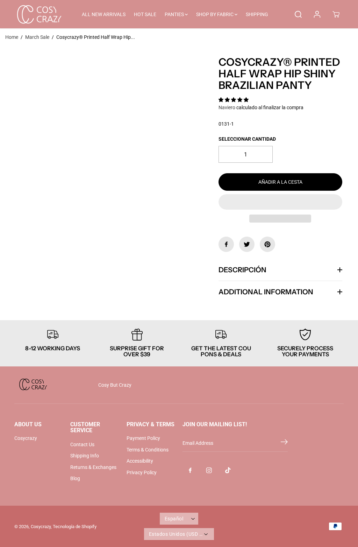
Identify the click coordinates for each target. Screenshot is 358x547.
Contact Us (82, 444)
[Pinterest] (267, 244)
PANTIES (175, 14)
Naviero (227, 107)
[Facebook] (226, 244)
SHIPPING (257, 14)
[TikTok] (228, 470)
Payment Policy (143, 438)
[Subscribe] (284, 443)
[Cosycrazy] (38, 14)
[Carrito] (336, 14)
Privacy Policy (142, 472)
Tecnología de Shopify (74, 526)
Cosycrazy (25, 438)
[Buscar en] (298, 14)
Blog (75, 478)
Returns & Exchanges (93, 467)
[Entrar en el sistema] (317, 14)
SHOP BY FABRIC (215, 14)
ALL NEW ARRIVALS (104, 14)
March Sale (37, 37)
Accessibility (140, 461)
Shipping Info (84, 455)
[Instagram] (209, 470)
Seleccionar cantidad (247, 139)
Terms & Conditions (148, 450)
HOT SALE (145, 14)
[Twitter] (247, 244)
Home (11, 37)
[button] (234, 100)
